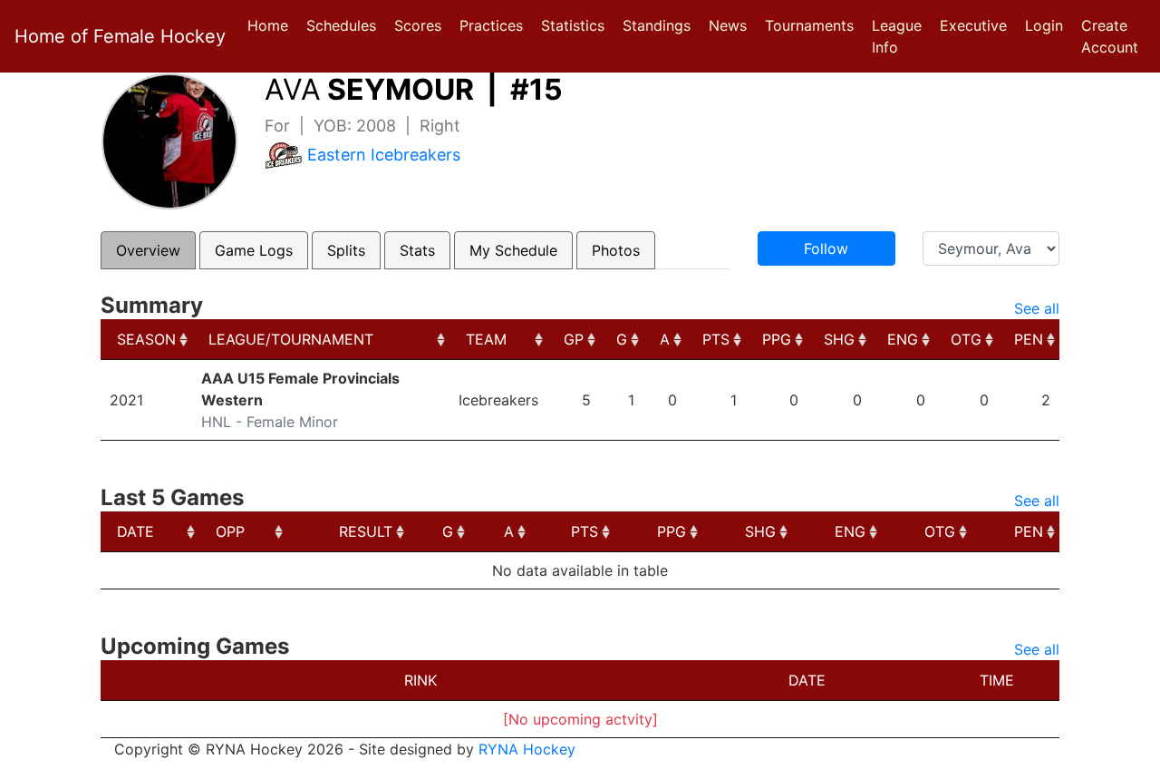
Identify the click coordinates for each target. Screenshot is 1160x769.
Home (267, 25)
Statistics (576, 24)
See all (1036, 308)
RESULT (365, 531)
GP (574, 339)
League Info (897, 36)
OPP (230, 531)
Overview (148, 250)
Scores (421, 24)
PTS (716, 339)
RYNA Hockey (526, 749)
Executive (973, 25)
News (728, 25)
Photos (616, 250)
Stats (417, 250)
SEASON (146, 339)
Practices (494, 24)
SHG (839, 339)
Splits (346, 250)
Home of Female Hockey (120, 36)
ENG (902, 339)
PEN (1028, 339)
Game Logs (254, 250)
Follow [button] (826, 248)
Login (1044, 25)
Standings (657, 25)
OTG (966, 339)
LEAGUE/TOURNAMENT (290, 339)
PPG (776, 339)
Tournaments (809, 25)
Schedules (341, 25)
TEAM (486, 339)
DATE (135, 531)
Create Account (1109, 36)
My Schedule (513, 250)
